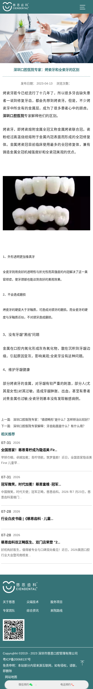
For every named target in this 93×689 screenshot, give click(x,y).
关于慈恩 (9, 602)
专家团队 (9, 610)
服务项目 (56, 602)
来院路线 (56, 610)
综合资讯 (33, 610)
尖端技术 (33, 602)
